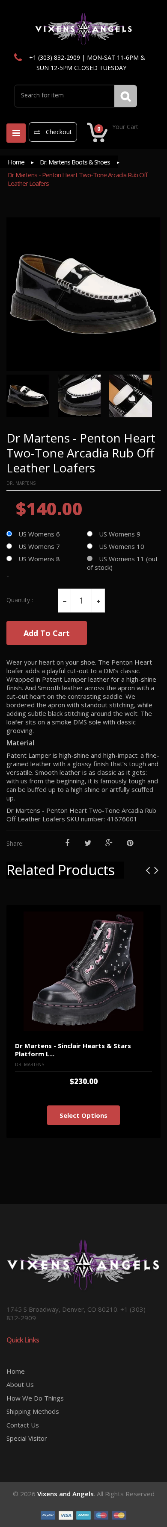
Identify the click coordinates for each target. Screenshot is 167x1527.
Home (16, 162)
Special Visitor (26, 1438)
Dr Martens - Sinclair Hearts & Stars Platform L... (73, 1049)
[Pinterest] (129, 843)
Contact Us (22, 1425)
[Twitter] (88, 843)
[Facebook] (67, 843)
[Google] (108, 843)
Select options (83, 1115)
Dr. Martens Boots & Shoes (75, 162)
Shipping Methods (32, 1411)
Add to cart (47, 633)
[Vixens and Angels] (84, 28)
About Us (20, 1384)
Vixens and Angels (65, 1493)
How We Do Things (35, 1398)
